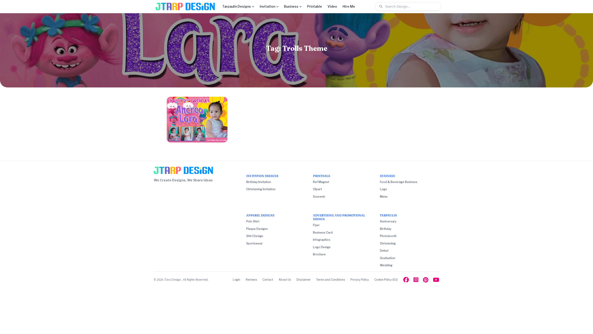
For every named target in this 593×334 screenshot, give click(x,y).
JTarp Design (173, 279)
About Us (285, 279)
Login (236, 279)
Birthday (385, 229)
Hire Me (349, 6)
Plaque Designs (257, 229)
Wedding (386, 265)
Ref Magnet (321, 182)
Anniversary (388, 221)
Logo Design (322, 247)
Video (332, 6)
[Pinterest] (425, 279)
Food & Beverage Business (398, 182)
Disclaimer (303, 279)
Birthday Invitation (258, 182)
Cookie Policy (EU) (386, 279)
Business (291, 6)
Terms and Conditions (330, 279)
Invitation (267, 6)
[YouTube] (436, 279)
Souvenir (319, 196)
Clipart (317, 189)
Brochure (319, 254)
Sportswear (254, 243)
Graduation (387, 258)
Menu (384, 196)
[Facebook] (406, 279)
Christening (388, 243)
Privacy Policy (359, 279)
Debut (384, 250)
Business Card (323, 232)
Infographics (321, 239)
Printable (314, 6)
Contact (267, 279)
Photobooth (388, 236)
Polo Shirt (252, 221)
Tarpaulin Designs (236, 6)
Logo (383, 189)
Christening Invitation (260, 189)
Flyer (316, 225)
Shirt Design (254, 236)
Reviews (251, 279)
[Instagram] (415, 279)
